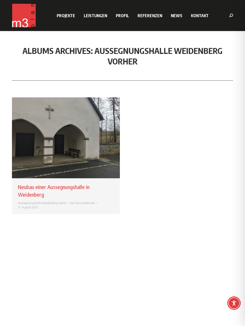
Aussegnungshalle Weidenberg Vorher (42, 203)
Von (82, 203)
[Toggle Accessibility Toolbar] (234, 303)
